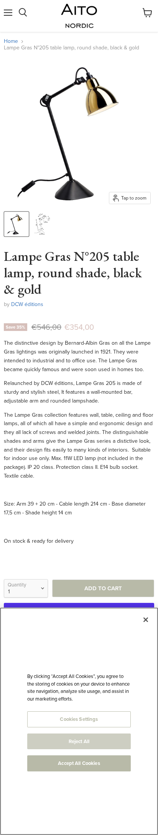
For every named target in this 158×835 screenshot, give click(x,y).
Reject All (79, 741)
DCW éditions (27, 304)
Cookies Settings (79, 719)
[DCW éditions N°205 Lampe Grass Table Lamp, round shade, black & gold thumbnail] (16, 224)
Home (11, 41)
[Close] (145, 619)
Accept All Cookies (79, 763)
